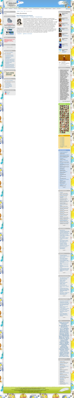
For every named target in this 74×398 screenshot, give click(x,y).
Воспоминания (64, 326)
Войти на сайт (10, 47)
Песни (66, 341)
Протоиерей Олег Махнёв (9, 56)
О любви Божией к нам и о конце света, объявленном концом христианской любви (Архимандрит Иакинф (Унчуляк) (64, 290)
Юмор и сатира (65, 356)
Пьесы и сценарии (64, 348)
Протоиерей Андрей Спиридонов (8, 63)
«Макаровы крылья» (65, 29)
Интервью (25, 8)
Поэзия (66, 342)
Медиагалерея (48, 8)
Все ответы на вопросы (9, 52)
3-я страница (62, 139)
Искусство (61, 332)
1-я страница (62, 137)
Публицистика (64, 347)
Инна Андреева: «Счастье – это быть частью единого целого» (64, 238)
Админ (54, 8)
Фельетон (66, 354)
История (66, 332)
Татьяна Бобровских (8, 85)
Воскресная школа (64, 325)
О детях (67, 337)
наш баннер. (12, 28)
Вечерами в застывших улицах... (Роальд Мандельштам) (63, 283)
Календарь (62, 333)
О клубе (42, 8)
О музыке (62, 339)
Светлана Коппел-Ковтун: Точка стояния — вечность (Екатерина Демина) (64, 241)
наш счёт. (9, 26)
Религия (67, 349)
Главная (5, 8)
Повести (61, 342)
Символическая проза (64, 351)
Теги (24, 11)
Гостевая (59, 8)
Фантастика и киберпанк (64, 354)
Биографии (64, 323)
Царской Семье (62, 169)
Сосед (61, 175)
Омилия (67, 338)
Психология (64, 346)
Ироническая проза (64, 331)
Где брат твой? (62, 361)
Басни (66, 323)
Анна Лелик (7, 87)
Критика (66, 333)
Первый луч (62, 173)
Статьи (30, 8)
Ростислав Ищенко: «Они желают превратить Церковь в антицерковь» (65, 261)
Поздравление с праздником (64, 222)
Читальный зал (36, 8)
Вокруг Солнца (62, 167)
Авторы (15, 8)
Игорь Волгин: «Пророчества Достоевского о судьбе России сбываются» (64, 293)
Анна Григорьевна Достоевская (24, 15)
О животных (62, 338)
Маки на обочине (62, 257)
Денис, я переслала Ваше (64, 194)
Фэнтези (61, 355)
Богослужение (64, 324)
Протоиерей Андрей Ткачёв (9, 64)
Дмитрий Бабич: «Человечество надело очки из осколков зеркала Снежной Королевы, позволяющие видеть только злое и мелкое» (65, 232)
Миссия (60, 336)
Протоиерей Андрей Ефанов (9, 60)
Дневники (66, 328)
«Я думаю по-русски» (65, 19)
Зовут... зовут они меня (63, 171)
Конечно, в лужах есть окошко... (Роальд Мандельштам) (63, 280)
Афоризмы (62, 323)
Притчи (62, 343)
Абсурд (60, 322)
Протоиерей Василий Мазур (9, 65)
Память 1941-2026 (63, 182)
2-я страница (62, 138)
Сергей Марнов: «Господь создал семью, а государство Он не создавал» (64, 235)
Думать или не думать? (63, 246)
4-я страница (62, 140)
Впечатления (62, 213)
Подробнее (20, 33)
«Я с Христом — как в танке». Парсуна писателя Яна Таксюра (64, 311)
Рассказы (61, 349)
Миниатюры (65, 335)
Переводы (62, 341)
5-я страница (62, 141)
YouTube (8, 93)
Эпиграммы (66, 355)
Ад (60, 177)
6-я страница (62, 142)
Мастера (61, 165)
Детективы (63, 327)
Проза (66, 343)
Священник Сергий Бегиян (9, 66)
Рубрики (10, 8)
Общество (61, 337)
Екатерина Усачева (8, 84)
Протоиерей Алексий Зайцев (10, 61)
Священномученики (64, 350)
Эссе (60, 356)
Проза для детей (64, 344)
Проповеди (64, 345)
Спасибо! (61, 192)
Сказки (61, 352)
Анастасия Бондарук (8, 86)
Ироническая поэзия (64, 331)
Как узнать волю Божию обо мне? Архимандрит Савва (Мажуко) (64, 305)
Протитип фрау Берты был (64, 207)
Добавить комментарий (28, 33)
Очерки (66, 339)
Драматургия (62, 329)
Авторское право (65, 322)
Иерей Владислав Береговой (10, 67)
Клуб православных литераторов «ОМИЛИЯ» (37, 389)
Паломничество (64, 340)
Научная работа (66, 336)
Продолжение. (62, 211)
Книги (19, 8)
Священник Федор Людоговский (8, 57)
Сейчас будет (62, 209)
